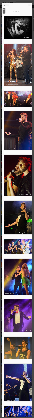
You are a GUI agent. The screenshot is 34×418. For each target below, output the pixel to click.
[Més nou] (4, 5)
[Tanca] (29, 5)
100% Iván (17, 11)
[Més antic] (7, 5)
